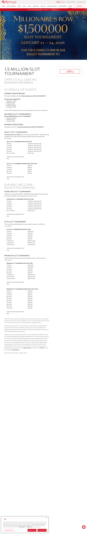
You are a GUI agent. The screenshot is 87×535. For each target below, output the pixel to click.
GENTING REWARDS (11, 6)
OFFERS (19, 6)
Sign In (63, 2)
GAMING (70, 6)
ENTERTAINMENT (62, 6)
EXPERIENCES (36, 6)
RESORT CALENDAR (71, 2)
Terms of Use (29, 526)
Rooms (3, 6)
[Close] (86, 9)
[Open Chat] (84, 527)
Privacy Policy (22, 526)
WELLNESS (43, 6)
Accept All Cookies (42, 530)
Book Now (79, 6)
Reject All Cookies (32, 530)
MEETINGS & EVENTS (52, 6)
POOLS (24, 6)
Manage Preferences (9, 530)
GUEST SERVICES (80, 2)
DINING (29, 6)
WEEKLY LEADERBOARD (70, 71)
